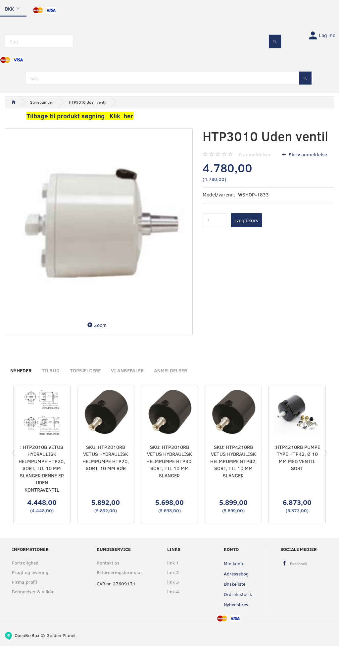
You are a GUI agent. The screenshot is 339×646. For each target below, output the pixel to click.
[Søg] (274, 41)
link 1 (173, 563)
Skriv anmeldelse (307, 154)
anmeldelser (255, 154)
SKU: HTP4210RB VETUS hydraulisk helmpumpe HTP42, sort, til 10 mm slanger (233, 461)
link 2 (173, 572)
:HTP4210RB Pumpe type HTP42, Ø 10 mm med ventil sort (297, 457)
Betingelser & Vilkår (33, 591)
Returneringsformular (118, 572)
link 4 (173, 591)
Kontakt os (108, 563)
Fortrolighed (25, 563)
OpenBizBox (27, 635)
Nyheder (20, 370)
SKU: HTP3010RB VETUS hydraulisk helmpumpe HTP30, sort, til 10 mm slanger (169, 461)
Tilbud (51, 370)
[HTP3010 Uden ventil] (99, 222)
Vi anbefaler (127, 370)
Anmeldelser (170, 370)
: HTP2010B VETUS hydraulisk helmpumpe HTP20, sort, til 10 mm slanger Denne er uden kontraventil (42, 468)
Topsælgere (85, 370)
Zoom (100, 325)
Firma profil (24, 582)
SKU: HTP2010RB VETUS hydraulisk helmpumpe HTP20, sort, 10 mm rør (105, 457)
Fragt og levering (30, 572)
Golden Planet (61, 635)
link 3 (173, 582)
